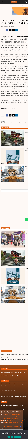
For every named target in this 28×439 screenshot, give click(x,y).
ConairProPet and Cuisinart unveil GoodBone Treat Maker (14, 122)
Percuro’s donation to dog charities (15, 361)
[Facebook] (7, 30)
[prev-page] (2, 184)
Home (2, 5)
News (6, 5)
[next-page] (4, 184)
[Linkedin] (16, 30)
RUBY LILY (3, 359)
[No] (26, 434)
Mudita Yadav (4, 391)
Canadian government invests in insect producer (13, 357)
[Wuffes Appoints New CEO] (12, 138)
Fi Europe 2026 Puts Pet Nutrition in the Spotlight (13, 384)
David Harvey (5, 26)
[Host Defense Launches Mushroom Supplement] (12, 156)
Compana (7, 108)
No (12, 437)
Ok (8, 437)
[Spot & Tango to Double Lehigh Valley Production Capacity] (12, 174)
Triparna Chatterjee (5, 385)
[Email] (13, 30)
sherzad (3, 354)
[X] (10, 30)
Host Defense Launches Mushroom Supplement (13, 396)
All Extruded (4, 361)
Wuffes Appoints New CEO (8, 390)
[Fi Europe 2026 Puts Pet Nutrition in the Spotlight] (13, 239)
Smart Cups (12, 108)
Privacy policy (18, 437)
